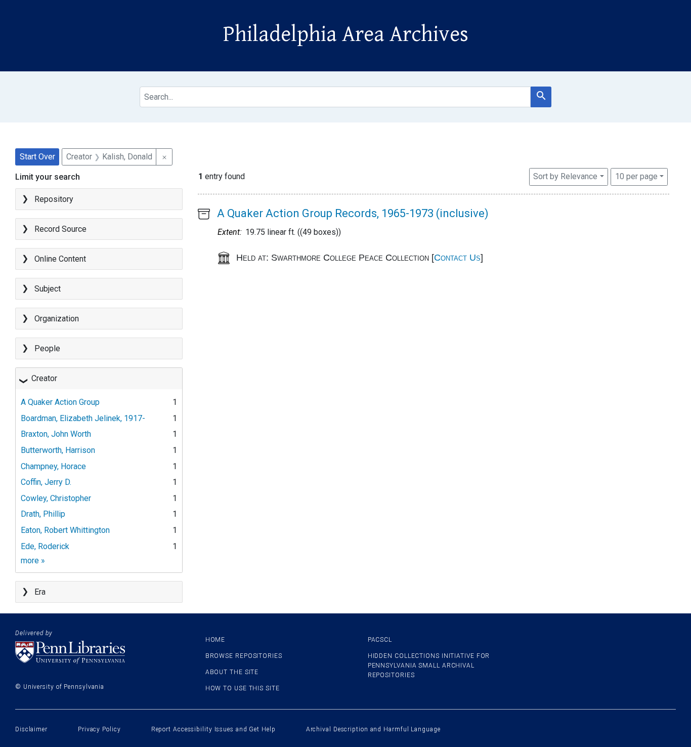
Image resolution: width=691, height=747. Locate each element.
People (47, 348)
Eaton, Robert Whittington (65, 530)
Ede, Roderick (45, 546)
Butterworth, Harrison (58, 450)
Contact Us (457, 258)
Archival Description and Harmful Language (373, 729)
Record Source (60, 229)
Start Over (37, 156)
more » (33, 560)
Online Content (60, 259)
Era (40, 592)
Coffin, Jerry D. (46, 482)
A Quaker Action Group (60, 402)
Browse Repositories (243, 655)
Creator (44, 378)
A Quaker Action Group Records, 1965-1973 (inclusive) (353, 213)
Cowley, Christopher (56, 498)
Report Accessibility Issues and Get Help (213, 729)
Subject (47, 289)
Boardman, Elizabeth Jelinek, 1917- (83, 418)
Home (215, 639)
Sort (565, 176)
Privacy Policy (99, 729)
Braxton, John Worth (56, 434)
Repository (53, 199)
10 (636, 176)
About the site (232, 672)
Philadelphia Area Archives (345, 34)
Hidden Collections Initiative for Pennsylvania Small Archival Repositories (429, 665)
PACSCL (380, 639)
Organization (56, 318)
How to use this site (242, 688)
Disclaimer (31, 729)
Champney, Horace (53, 466)
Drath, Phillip (43, 514)
